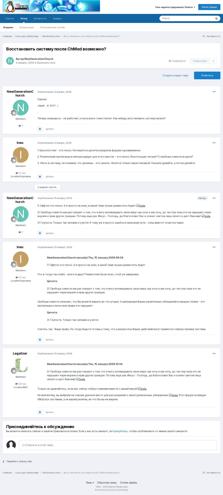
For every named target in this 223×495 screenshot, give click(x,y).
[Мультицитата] (39, 129)
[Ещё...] (214, 92)
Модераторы (27, 27)
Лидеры (57, 18)
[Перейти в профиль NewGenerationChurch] (10, 61)
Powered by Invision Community (111, 490)
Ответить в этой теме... (39, 445)
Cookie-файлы (128, 482)
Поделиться (178, 60)
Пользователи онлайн (52, 27)
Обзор (23, 18)
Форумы (8, 27)
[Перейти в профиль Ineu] (21, 155)
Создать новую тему (175, 75)
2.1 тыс (22, 173)
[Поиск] (216, 18)
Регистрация (209, 7)
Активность (40, 18)
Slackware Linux (46, 62)
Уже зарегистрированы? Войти (174, 7)
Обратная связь (107, 482)
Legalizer (20, 353)
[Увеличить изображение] (140, 205)
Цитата (49, 128)
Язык (89, 482)
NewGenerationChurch (38, 58)
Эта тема (203, 18)
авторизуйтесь (118, 431)
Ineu (20, 142)
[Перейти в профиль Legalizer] (21, 365)
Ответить (207, 75)
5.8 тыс (22, 383)
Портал (10, 18)
